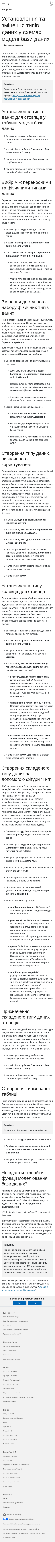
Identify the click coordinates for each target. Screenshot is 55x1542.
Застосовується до (13, 45)
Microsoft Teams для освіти (12, 1380)
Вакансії (6, 1498)
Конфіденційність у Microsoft (13, 1503)
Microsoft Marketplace (10, 1473)
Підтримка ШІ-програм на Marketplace (16, 1465)
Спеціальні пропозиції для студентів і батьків (18, 1397)
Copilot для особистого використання (15, 1321)
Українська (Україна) (14, 1515)
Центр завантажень (10, 1350)
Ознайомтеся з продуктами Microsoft (15, 1330)
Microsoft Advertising (10, 1435)
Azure (5, 1422)
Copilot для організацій (11, 1317)
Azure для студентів (9, 1401)
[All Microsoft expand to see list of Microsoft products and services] (3, 3)
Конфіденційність (34, 1529)
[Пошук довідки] (9, 3)
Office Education (8, 1389)
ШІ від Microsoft (8, 1414)
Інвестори (6, 1507)
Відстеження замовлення (11, 1359)
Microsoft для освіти (10, 1371)
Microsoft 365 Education (11, 1384)
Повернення (7, 1355)
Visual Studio (7, 1486)
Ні (35, 1303)
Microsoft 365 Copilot (10, 1439)
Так (19, 1303)
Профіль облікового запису (12, 1346)
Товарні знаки (23, 1533)
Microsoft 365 (7, 1325)
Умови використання (10, 1533)
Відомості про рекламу (37, 1533)
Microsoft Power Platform (11, 1477)
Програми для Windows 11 (12, 1334)
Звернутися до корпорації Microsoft (15, 1529)
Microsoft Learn (8, 1460)
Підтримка (7, 9)
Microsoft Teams (8, 1444)
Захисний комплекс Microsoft (13, 1418)
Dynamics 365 (7, 1427)
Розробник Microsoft (10, 1456)
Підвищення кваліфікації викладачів (15, 1393)
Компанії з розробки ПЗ (11, 1482)
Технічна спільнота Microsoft (12, 1469)
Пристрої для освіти (10, 1376)
